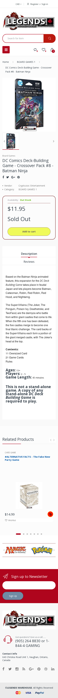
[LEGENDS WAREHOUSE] (29, 21)
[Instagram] (17, 669)
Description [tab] (29, 254)
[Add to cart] (50, 514)
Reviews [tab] (29, 262)
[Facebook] (3, 177)
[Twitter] (7, 177)
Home (5, 61)
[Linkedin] (52, 669)
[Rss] (23, 669)
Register (34, 4)
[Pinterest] (18, 177)
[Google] (13, 177)
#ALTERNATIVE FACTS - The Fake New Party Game (27, 458)
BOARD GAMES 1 (26, 61)
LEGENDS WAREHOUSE (19, 687)
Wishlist (12, 520)
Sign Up (13, 595)
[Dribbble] (45, 669)
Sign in (45, 4)
